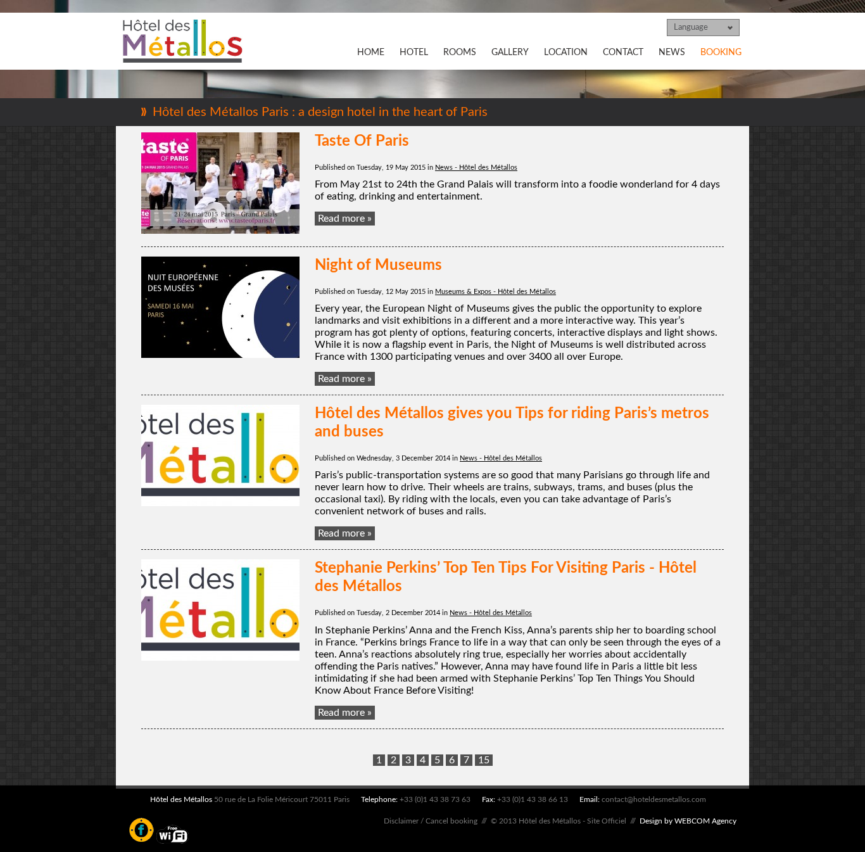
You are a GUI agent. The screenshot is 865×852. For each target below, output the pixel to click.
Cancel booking (451, 821)
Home (370, 52)
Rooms (459, 52)
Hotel (414, 52)
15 (483, 760)
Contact (623, 52)
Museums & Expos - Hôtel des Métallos (495, 291)
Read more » (345, 218)
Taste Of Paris (362, 141)
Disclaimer (401, 821)
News (672, 52)
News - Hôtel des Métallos (476, 167)
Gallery (510, 52)
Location (566, 52)
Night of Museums (378, 265)
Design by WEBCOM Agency (688, 821)
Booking (721, 52)
